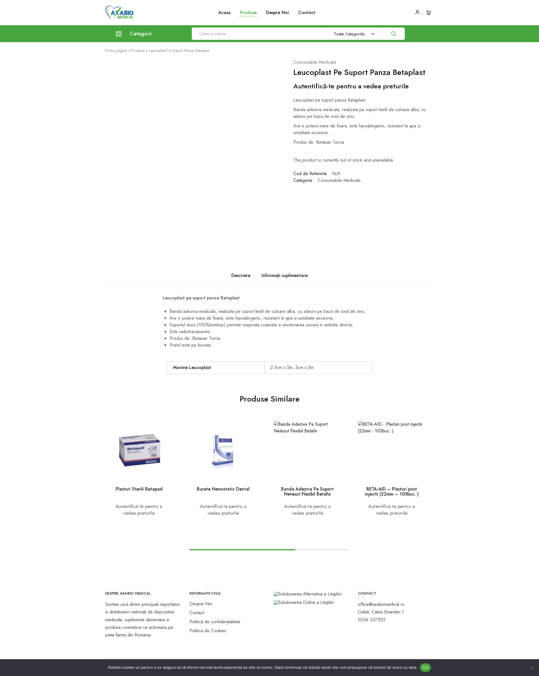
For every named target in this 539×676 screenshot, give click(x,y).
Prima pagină (116, 50)
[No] (532, 667)
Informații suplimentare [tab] (285, 275)
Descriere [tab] (240, 275)
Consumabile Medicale (314, 62)
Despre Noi (277, 13)
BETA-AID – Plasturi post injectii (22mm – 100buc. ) (392, 491)
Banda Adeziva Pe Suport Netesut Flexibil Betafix (307, 491)
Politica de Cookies (207, 630)
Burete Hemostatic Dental (223, 489)
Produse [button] (248, 13)
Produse (138, 50)
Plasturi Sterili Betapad (139, 489)
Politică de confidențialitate (214, 621)
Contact (306, 13)
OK (425, 667)
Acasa (224, 13)
